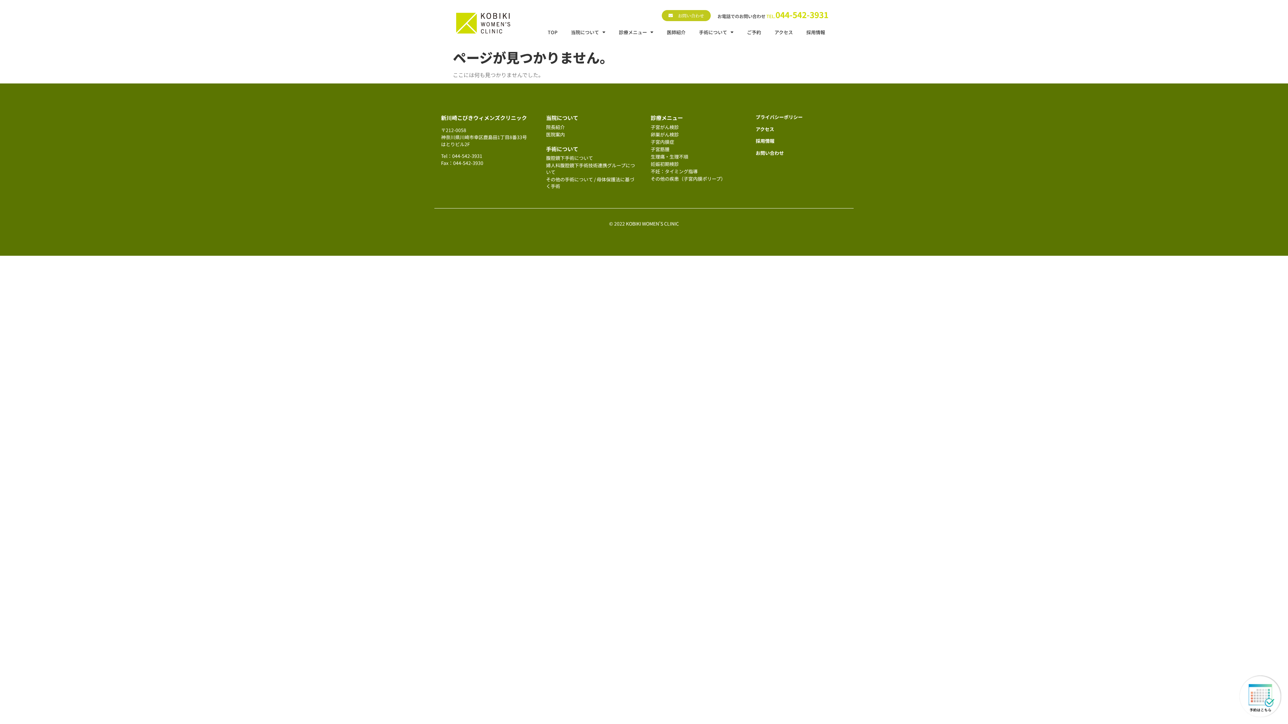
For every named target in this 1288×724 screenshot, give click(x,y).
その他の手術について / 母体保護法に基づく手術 (590, 182)
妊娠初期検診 (665, 164)
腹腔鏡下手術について (569, 158)
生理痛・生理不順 (669, 156)
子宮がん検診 (665, 127)
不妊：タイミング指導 (674, 171)
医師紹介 (676, 32)
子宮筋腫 (660, 149)
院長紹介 (555, 127)
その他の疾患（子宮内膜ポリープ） (688, 178)
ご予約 (754, 32)
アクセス (783, 32)
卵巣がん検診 (665, 134)
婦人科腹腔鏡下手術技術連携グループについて (590, 168)
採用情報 (815, 32)
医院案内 (555, 134)
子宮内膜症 (662, 141)
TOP (552, 32)
